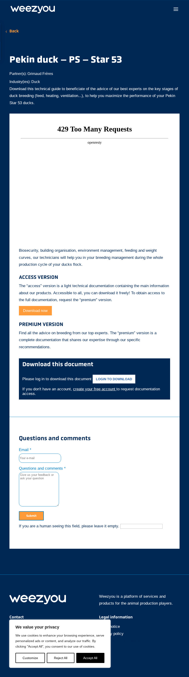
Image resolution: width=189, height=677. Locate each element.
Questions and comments (42, 468)
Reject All (60, 658)
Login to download (114, 379)
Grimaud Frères (40, 74)
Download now (35, 311)
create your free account (94, 389)
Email (25, 450)
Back (14, 31)
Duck (35, 82)
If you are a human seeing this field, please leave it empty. (69, 526)
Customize (30, 658)
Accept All (90, 658)
